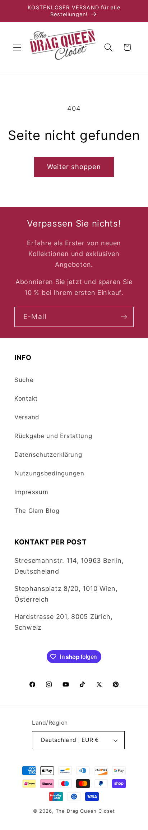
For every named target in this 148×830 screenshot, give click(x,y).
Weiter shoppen (74, 166)
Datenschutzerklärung (48, 454)
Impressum (31, 492)
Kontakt (26, 398)
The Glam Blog (36, 510)
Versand (26, 417)
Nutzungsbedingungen (49, 473)
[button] (17, 47)
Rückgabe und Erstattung (53, 435)
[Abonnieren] (123, 317)
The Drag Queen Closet (85, 811)
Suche (24, 379)
